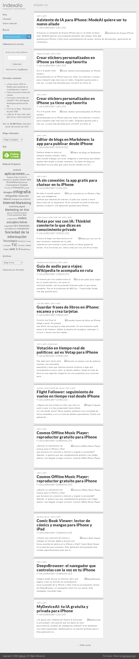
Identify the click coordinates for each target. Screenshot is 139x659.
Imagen (8, 192)
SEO (15, 226)
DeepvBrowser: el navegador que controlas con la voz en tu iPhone (66, 567)
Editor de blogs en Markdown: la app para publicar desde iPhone (65, 141)
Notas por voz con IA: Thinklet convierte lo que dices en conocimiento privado (64, 225)
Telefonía (21, 241)
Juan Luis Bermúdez (46, 27)
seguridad (8, 226)
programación (12, 218)
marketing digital (17, 206)
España (24, 185)
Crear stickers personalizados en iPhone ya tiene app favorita (66, 59)
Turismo (21, 245)
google (26, 188)
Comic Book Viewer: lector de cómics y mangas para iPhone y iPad (64, 524)
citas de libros (43, 303)
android (17, 170)
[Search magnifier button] (29, 36)
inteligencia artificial (21, 199)
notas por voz (54, 217)
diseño (16, 180)
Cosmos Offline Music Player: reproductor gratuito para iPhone (67, 434)
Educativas (22, 182)
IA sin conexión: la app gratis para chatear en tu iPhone (67, 182)
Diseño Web (25, 180)
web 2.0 (15, 249)
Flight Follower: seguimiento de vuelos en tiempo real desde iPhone (68, 393)
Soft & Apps (42, 16)
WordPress (25, 249)
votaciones (52, 344)
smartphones (23, 229)
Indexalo (13, 5)
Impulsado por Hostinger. (14, 270)
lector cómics (43, 517)
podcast (10, 213)
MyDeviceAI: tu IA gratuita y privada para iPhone (62, 608)
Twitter (28, 245)
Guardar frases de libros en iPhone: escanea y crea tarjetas (68, 309)
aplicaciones (14, 174)
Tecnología (10, 240)
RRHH (23, 222)
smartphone (10, 229)
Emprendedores (13, 185)
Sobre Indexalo (10, 23)
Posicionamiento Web (16, 215)
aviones (40, 388)
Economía (12, 182)
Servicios (24, 225)
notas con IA (42, 217)
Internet (9, 203)
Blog (5, 14)
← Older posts (84, 645)
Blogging (10, 177)
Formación (18, 187)
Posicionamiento (20, 213)
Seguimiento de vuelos (54, 388)
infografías (11, 196)
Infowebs (7, 19)
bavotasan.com (129, 656)
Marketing (23, 203)
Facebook (8, 188)
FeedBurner (23, 69)
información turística (47, 263)
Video (6, 249)
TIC (14, 245)
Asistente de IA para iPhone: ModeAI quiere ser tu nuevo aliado (82, 21)
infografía (22, 191)
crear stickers (43, 54)
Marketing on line (17, 209)
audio (27, 174)
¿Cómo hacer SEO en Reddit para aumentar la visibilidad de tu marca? (17, 87)
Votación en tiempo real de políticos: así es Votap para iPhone (67, 350)
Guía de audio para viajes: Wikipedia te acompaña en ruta (65, 268)
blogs (16, 177)
